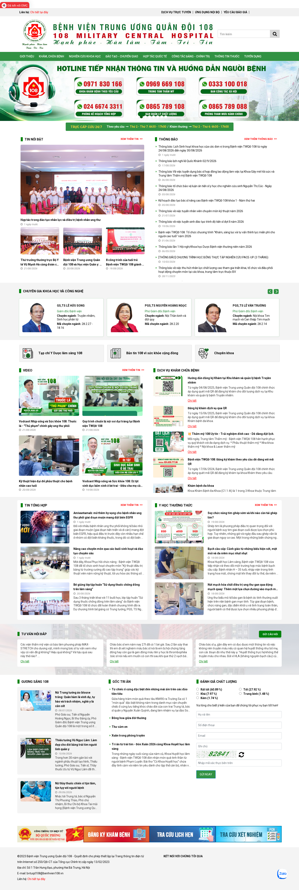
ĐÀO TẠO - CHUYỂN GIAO (122, 56)
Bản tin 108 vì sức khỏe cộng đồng (152, 353)
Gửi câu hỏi (266, 633)
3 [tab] (141, 116)
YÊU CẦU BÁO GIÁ (235, 12)
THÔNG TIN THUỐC (227, 56)
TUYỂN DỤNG (252, 56)
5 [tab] (149, 116)
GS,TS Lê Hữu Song (71, 305)
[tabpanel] (149, 91)
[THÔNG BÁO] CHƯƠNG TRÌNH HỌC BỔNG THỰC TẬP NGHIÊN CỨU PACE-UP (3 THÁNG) (213, 257)
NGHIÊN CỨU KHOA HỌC (85, 56)
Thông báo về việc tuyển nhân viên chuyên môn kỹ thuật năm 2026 (200, 211)
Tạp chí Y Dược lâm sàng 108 (60, 353)
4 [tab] (145, 116)
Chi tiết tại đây (39, 12)
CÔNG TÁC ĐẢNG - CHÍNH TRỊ (191, 56)
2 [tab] (137, 116)
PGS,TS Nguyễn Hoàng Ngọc (166, 305)
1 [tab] (133, 116)
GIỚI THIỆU (27, 56)
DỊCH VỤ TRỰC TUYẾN (176, 12)
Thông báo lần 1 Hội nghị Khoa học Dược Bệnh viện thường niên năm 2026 (205, 246)
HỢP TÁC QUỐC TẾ (155, 56)
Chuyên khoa (224, 353)
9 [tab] (165, 116)
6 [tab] (153, 116)
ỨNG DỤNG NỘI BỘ (207, 12)
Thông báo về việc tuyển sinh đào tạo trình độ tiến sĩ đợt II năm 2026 (201, 221)
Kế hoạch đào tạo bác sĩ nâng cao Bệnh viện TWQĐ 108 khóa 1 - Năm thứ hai (206, 200)
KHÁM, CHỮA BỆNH (51, 56)
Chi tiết (192, 400)
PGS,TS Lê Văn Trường (249, 305)
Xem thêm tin (130, 139)
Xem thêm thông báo (258, 139)
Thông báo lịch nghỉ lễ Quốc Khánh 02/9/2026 (187, 161)
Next (291, 91)
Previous (8, 91)
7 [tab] (157, 116)
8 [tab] (161, 116)
